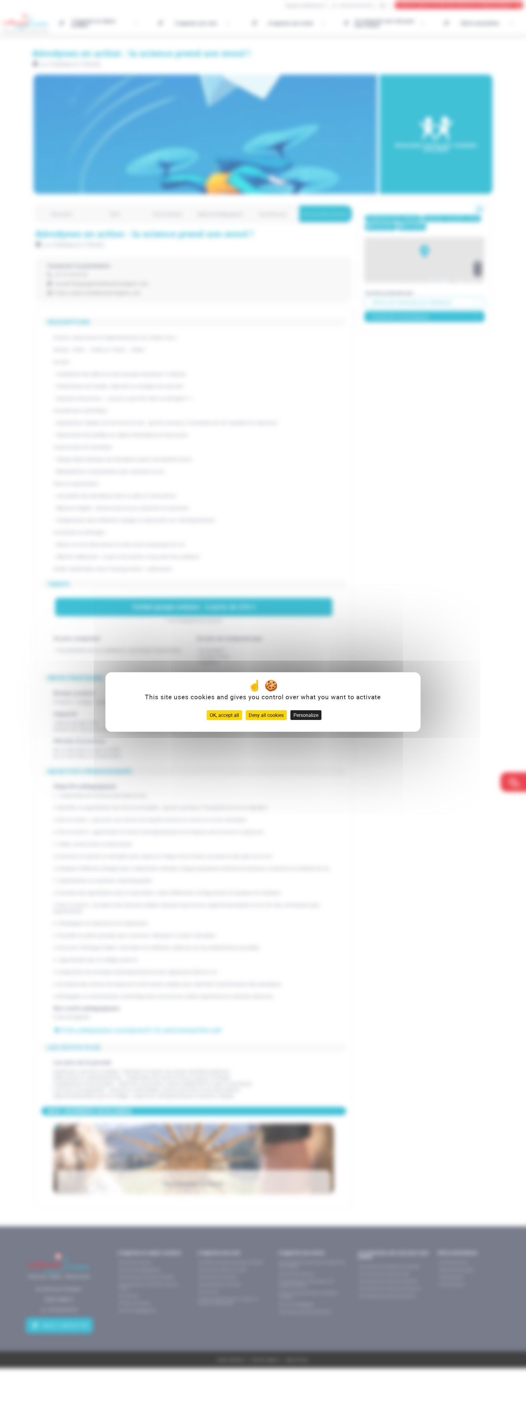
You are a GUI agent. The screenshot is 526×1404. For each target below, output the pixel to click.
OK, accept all (224, 715)
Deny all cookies (266, 715)
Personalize (305, 715)
